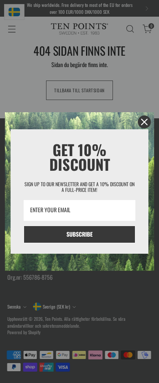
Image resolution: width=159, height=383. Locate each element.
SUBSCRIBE (79, 234)
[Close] (144, 122)
